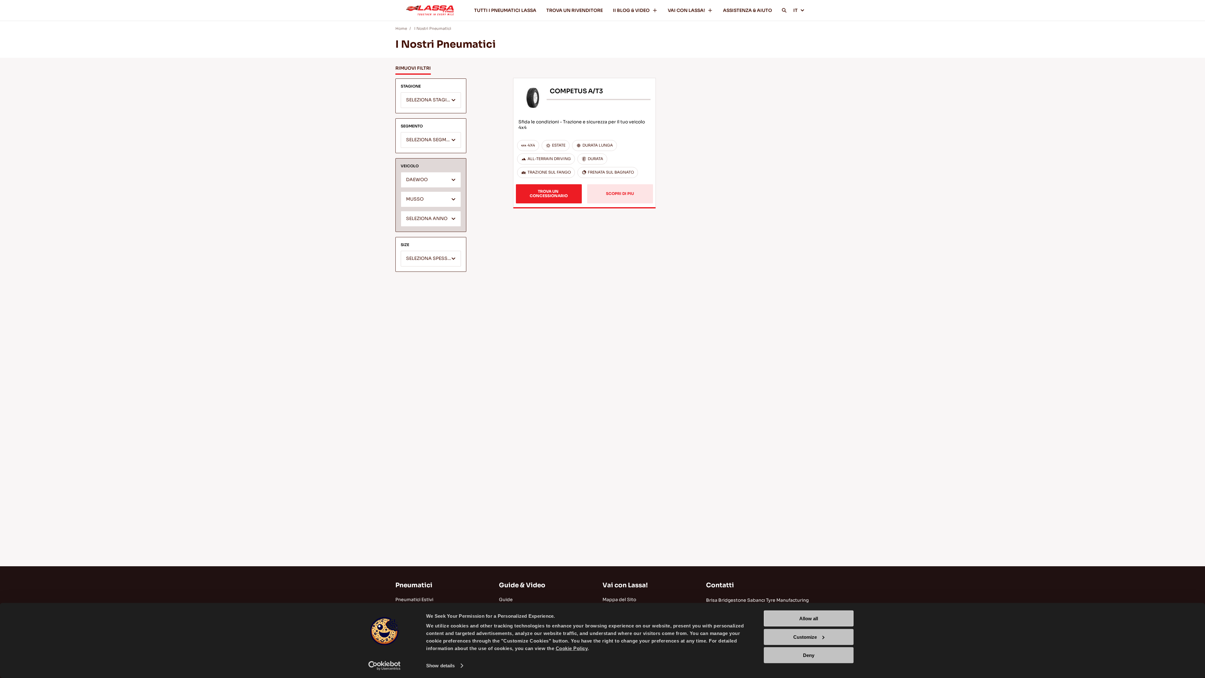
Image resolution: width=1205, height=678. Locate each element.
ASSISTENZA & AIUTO (747, 10)
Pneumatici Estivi (414, 599)
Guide (506, 599)
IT (795, 10)
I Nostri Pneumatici (432, 28)
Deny (808, 655)
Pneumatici (413, 585)
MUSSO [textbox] (415, 199)
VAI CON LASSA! (686, 10)
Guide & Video (522, 585)
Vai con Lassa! (625, 585)
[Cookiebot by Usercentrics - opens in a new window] (384, 665)
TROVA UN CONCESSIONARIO (549, 193)
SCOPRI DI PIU (620, 193)
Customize (805, 636)
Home (401, 28)
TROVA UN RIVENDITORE (574, 10)
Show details (440, 665)
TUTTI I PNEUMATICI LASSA (505, 10)
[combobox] (431, 100)
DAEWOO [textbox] (417, 179)
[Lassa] (429, 10)
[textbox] (431, 100)
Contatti (720, 585)
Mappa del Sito (619, 599)
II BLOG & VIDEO (631, 10)
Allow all (808, 618)
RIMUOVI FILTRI (413, 68)
